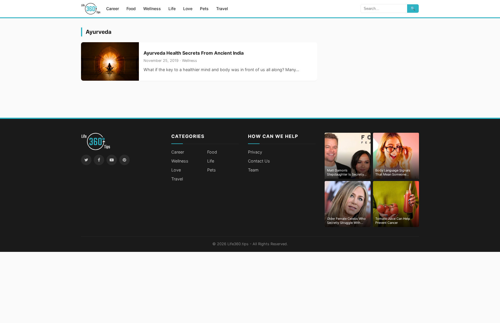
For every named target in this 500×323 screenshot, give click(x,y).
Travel (222, 8)
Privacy (255, 151)
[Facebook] (99, 160)
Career (112, 8)
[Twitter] (86, 160)
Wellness (152, 8)
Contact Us (259, 160)
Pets (204, 8)
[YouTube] (111, 160)
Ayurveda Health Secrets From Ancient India (194, 53)
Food (131, 8)
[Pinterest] (124, 160)
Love (187, 8)
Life (172, 8)
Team (253, 169)
